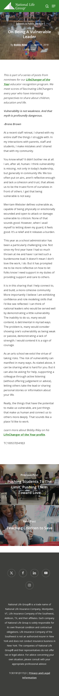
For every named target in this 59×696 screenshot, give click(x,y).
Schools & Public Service (29, 23)
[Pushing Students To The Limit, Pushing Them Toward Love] (29, 484)
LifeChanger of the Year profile (24, 434)
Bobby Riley (20, 44)
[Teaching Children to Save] (29, 525)
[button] (53, 6)
